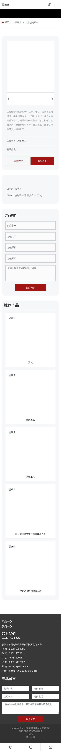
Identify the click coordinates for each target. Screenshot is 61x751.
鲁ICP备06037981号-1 (30, 731)
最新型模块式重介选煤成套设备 (30, 534)
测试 (30, 362)
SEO (30, 734)
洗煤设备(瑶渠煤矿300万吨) (29, 195)
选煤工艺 (30, 419)
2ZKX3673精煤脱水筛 (30, 591)
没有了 (18, 188)
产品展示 (17, 22)
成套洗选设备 (31, 22)
